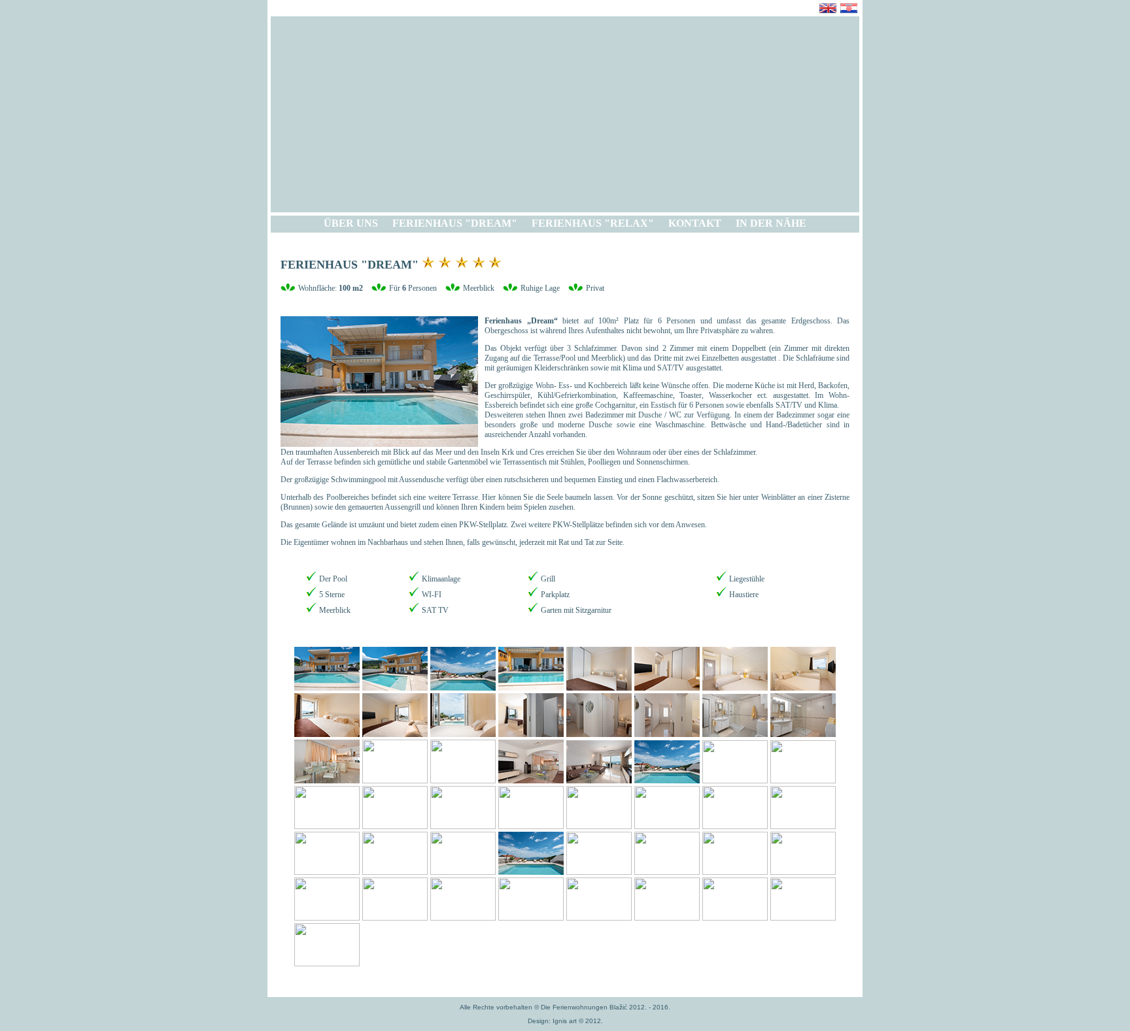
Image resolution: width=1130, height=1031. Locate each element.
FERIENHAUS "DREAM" (454, 223)
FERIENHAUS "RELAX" (593, 223)
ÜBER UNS (351, 223)
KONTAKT (694, 223)
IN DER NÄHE (771, 223)
